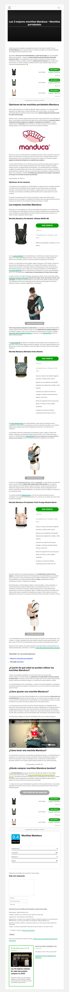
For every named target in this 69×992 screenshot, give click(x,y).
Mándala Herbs (26, 495)
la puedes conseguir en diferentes (18, 278)
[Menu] (10, 8)
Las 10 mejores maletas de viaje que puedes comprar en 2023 (20, 971)
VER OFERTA (54, 69)
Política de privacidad (28, 930)
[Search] (59, 8)
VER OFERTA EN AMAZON (35, 323)
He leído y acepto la (23, 930)
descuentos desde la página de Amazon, (20, 333)
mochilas (20, 662)
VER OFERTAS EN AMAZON (35, 792)
